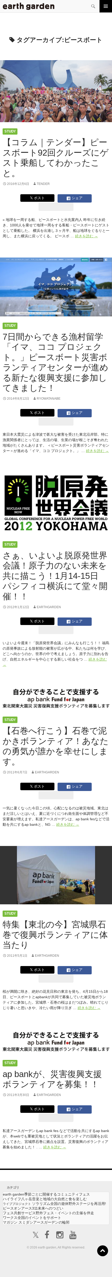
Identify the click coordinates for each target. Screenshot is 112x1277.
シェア (77, 198)
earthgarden (49, 607)
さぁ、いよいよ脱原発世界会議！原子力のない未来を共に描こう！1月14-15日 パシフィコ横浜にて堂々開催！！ (55, 576)
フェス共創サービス (48, 1213)
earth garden (46, 1194)
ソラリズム (54, 1204)
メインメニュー (105, 6)
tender (43, 184)
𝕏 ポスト (37, 198)
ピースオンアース (33, 1208)
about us (24, 1266)
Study (10, 131)
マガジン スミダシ (36, 1222)
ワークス (32, 1218)
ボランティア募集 (92, 1263)
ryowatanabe (48, 398)
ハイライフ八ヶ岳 (45, 1199)
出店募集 (58, 1266)
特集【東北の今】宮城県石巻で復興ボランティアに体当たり (55, 935)
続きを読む (86, 236)
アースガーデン (29, 6)
